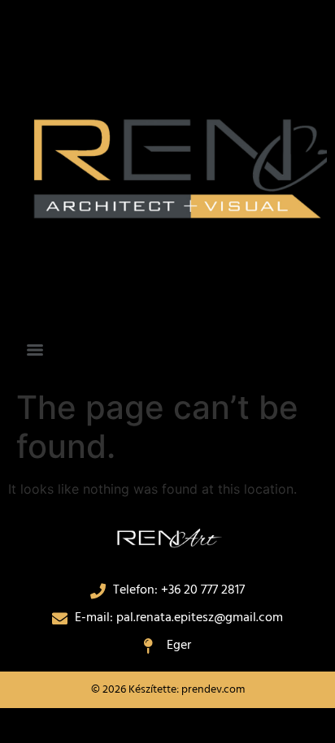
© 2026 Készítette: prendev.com (168, 689)
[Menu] (35, 350)
